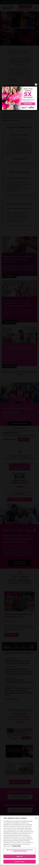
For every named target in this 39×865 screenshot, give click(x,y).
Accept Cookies (19, 861)
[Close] (36, 818)
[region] (19, 840)
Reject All (19, 856)
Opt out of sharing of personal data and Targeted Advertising (19, 850)
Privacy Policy (16, 846)
